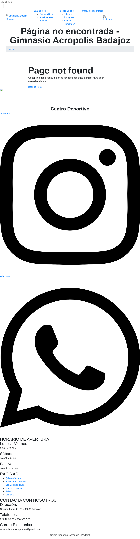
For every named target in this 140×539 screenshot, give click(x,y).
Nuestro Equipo (66, 11)
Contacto (98, 11)
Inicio (11, 49)
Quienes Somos (47, 14)
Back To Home (35, 87)
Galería (90, 11)
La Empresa (40, 11)
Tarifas (84, 11)
